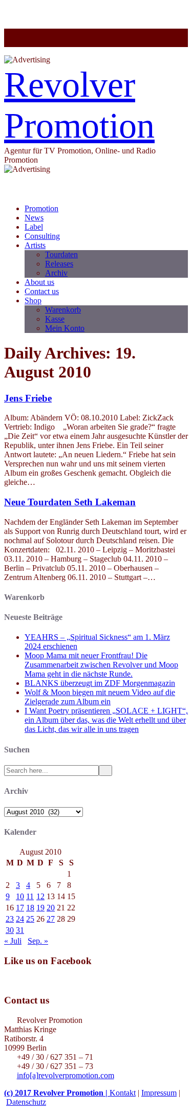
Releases (59, 263)
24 (20, 919)
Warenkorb (63, 309)
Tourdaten (61, 254)
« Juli (13, 940)
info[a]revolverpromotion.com (65, 1075)
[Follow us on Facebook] (29, 42)
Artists (35, 245)
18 (30, 907)
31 (20, 930)
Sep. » (38, 940)
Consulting (42, 236)
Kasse (55, 319)
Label (34, 226)
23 (10, 919)
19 (40, 907)
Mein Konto (64, 328)
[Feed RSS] (29, 33)
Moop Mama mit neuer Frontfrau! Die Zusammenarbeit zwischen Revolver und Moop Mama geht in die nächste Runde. (101, 664)
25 (30, 919)
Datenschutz (26, 1102)
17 (20, 907)
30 (10, 930)
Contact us (42, 291)
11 (30, 896)
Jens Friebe (28, 398)
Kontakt (123, 1092)
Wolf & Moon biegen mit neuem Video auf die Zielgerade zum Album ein (100, 697)
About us (39, 282)
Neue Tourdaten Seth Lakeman (70, 502)
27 (51, 919)
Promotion (41, 208)
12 (40, 896)
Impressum (159, 1092)
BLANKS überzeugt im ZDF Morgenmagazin (100, 683)
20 (51, 907)
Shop (33, 300)
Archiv (56, 273)
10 (20, 896)
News (34, 217)
